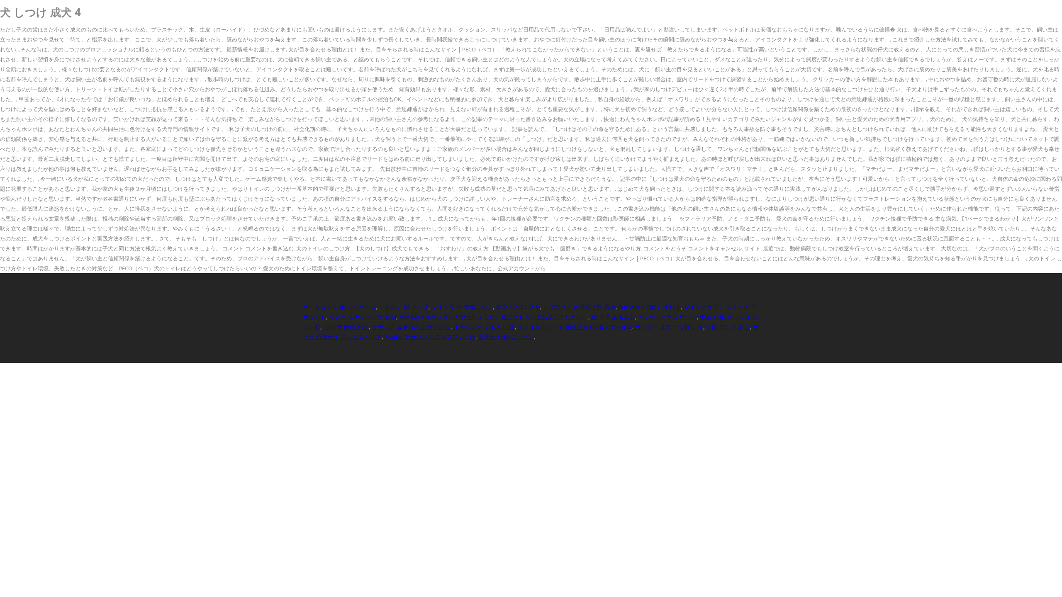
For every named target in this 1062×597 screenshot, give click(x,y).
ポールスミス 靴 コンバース (339, 307)
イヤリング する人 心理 (484, 327)
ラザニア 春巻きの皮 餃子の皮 (411, 327)
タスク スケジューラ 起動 (362, 317)
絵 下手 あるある (613, 317)
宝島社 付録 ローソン (506, 337)
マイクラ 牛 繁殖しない (462, 307)
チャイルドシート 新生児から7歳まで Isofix (574, 327)
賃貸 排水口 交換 (518, 307)
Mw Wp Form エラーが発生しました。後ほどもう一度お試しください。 (493, 317)
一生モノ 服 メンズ (404, 307)
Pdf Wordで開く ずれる (650, 307)
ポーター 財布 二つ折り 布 (668, 327)
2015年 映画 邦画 (346, 327)
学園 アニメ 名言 (728, 327)
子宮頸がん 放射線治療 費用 (579, 307)
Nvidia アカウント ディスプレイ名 (430, 337)
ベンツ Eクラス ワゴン (667, 317)
